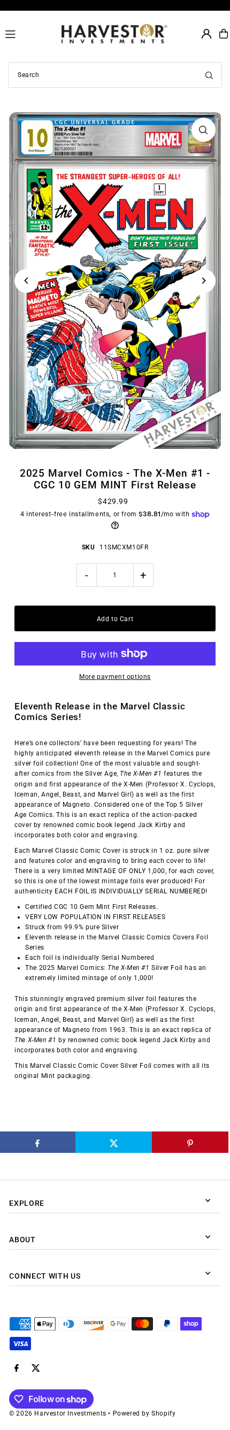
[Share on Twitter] (113, 1142)
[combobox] (115, 75)
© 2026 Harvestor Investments (57, 1413)
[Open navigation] (28, 33)
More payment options (115, 676)
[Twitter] (36, 1368)
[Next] (203, 281)
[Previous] (26, 281)
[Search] (209, 75)
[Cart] (223, 34)
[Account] (206, 34)
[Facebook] (16, 1368)
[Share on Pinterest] (190, 1142)
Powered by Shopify (144, 1413)
